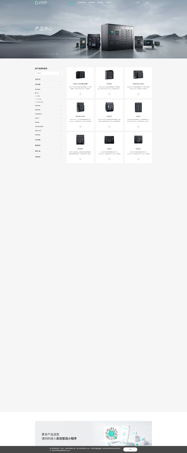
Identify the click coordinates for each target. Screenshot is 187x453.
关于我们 (108, 2)
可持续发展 (91, 2)
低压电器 (46, 54)
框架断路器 (52, 54)
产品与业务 (71, 2)
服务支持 (100, 2)
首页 (36, 54)
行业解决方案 (81, 2)
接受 (130, 449)
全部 (57, 54)
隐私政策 (98, 448)
